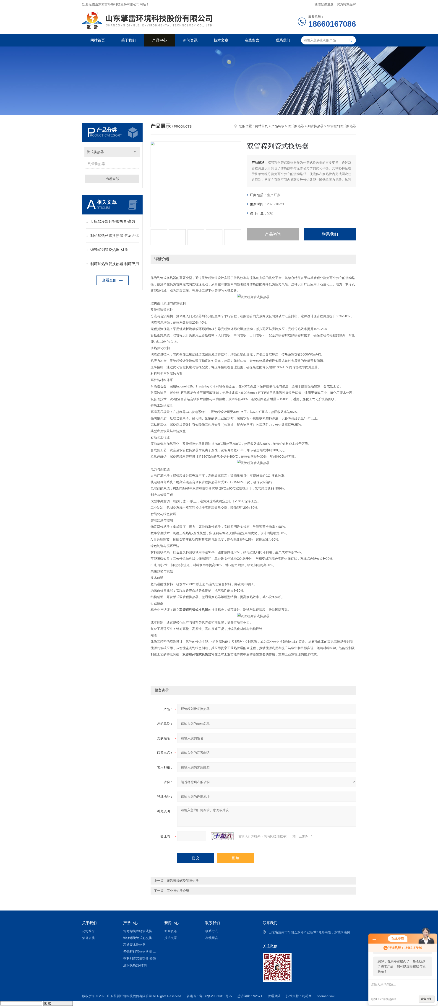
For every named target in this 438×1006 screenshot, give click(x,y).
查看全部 (112, 179)
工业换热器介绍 (178, 891)
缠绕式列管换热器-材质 (109, 250)
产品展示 (277, 126)
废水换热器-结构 (135, 965)
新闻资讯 (190, 40)
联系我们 (283, 40)
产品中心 (159, 40)
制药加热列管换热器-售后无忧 (114, 235)
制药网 (307, 996)
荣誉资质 (88, 938)
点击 (134, 152)
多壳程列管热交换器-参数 (140, 951)
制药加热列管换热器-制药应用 (114, 264)
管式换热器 (95, 152)
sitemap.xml (325, 996)
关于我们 (128, 40)
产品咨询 (273, 234)
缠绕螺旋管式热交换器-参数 (140, 938)
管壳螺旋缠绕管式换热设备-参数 (140, 931)
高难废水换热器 (134, 945)
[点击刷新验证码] (222, 836)
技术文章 (221, 40)
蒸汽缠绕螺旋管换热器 (183, 880)
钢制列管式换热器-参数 (139, 958)
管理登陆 (274, 996)
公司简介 (88, 931)
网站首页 (97, 40)
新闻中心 (171, 923)
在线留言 (252, 40)
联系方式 (211, 931)
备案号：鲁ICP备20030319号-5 (209, 996)
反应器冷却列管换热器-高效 (112, 221)
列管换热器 (96, 164)
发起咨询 (426, 999)
